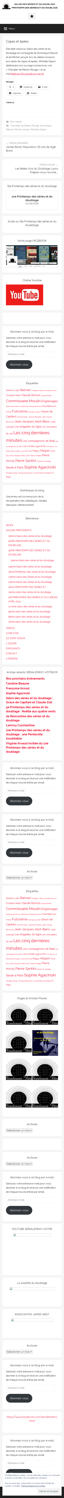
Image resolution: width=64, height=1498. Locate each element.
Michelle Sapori (38, 129)
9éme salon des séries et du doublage (29, 611)
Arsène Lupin (13, 390)
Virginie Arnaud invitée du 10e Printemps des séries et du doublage (27, 747)
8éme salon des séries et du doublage (29, 616)
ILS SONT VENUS (15, 638)
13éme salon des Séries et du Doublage (30, 576)
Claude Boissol (31, 395)
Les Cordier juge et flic (34, 446)
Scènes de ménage (44, 461)
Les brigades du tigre (28, 426)
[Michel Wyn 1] (45, 1016)
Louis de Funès (26, 451)
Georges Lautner (34, 412)
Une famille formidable (42, 473)
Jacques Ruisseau (35, 417)
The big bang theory (25, 473)
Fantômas (24, 406)
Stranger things (11, 473)
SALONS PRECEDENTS (18, 530)
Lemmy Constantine (20, 725)
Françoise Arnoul (35, 406)
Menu (12, 28)
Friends (8, 412)
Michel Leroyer (22, 129)
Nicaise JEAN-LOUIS (22, 455)
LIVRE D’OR (12, 633)
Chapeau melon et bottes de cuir (44, 390)
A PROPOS (12, 658)
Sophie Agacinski (40, 467)
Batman (25, 390)
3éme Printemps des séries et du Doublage (32, 571)
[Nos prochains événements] (45, 1043)
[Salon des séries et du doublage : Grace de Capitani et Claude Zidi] (45, 1098)
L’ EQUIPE (11, 643)
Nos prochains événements (25, 678)
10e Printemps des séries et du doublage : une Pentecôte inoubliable (28, 734)
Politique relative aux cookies (33, 1486)
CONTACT (11, 653)
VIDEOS (10, 628)
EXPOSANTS (13, 648)
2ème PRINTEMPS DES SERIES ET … (27, 587)
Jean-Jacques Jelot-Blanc (32, 421)
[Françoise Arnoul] (45, 1071)
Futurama (19, 411)
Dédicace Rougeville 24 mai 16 (27, 73)
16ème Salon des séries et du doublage (30, 536)
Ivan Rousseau (22, 417)
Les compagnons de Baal (39, 440)
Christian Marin (13, 395)
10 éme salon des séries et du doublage (30, 606)
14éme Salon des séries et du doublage (30, 566)
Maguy (36, 450)
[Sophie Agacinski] (19, 1098)
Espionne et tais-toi (13, 406)
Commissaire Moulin (23, 401)
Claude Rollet (46, 395)
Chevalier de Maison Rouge (25, 125)
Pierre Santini (25, 461)
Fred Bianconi (49, 406)
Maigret (45, 450)
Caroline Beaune (17, 683)
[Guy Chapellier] (19, 1016)
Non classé (16, 121)
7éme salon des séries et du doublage (29, 621)
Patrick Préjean (36, 455)
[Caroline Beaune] (19, 1071)
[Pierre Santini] (19, 1043)
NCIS (12, 455)
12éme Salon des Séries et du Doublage (30, 582)
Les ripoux (50, 446)
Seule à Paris (15, 467)
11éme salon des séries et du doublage (29, 592)
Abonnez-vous (19, 364)
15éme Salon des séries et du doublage (32, 560)
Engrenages (49, 401)
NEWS (9, 525)
